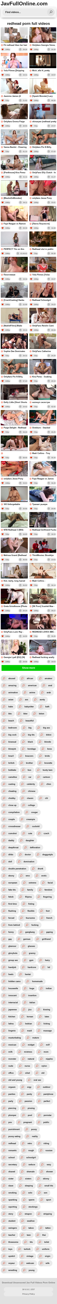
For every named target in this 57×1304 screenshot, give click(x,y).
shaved (11, 1171)
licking (46, 1023)
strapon (28, 1214)
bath (47, 706)
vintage (29, 1256)
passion (28, 1101)
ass (26, 699)
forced (11, 918)
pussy (34, 1129)
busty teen (47, 770)
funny (11, 932)
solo (30, 1193)
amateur (48, 678)
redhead (12, 1143)
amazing (12, 685)
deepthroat (13, 847)
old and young (15, 1080)
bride (47, 756)
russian (48, 1150)
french (49, 918)
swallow (31, 1221)
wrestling (12, 1270)
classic (30, 798)
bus (29, 770)
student (11, 1221)
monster (12, 1059)
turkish (27, 1249)
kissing (46, 1009)
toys (10, 1249)
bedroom (12, 728)
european (12, 883)
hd (49, 967)
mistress (28, 1052)
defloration (35, 847)
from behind (14, 925)
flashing (12, 911)
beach (11, 721)
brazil (11, 756)
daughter (30, 840)
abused (11, 678)
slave (10, 1186)
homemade (37, 981)
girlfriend (46, 939)
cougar (34, 812)
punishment (14, 1129)
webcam (30, 1263)
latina (11, 1023)
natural (31, 1059)
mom (46, 1052)
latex (47, 1016)
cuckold (36, 826)
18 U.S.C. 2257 (28, 1289)
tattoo (48, 1228)
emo (28, 876)
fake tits (12, 890)
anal (50, 685)
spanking (12, 1200)
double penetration (17, 868)
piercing (12, 1108)
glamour (12, 946)
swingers (12, 1228)
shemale (31, 1171)
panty (29, 1094)
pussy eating (14, 1136)
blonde (47, 742)
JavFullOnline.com (24, 3)
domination (29, 861)
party (10, 1101)
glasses (31, 946)
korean (30, 1016)
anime (32, 692)
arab (49, 692)
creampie (30, 819)
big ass (46, 728)
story (10, 1214)
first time (12, 904)
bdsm (41, 713)
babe (10, 706)
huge (31, 988)
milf (48, 1045)
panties (11, 1094)
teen (29, 1235)
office (11, 1073)
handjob (12, 967)
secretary (12, 1164)
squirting (12, 1207)
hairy (47, 960)
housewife (13, 988)
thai (44, 1235)
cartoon (46, 777)
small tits (48, 1186)
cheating (12, 791)
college (31, 805)
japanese (12, 1009)
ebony (11, 876)
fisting (31, 904)
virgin (47, 1256)
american (32, 685)
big (29, 728)
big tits (31, 735)
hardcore (32, 967)
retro (30, 1143)
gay (10, 939)
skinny (46, 1178)
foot (48, 911)
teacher (11, 1235)
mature (35, 1038)
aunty (42, 699)
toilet (46, 1242)
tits (31, 1242)
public (46, 1122)
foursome (30, 918)
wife (47, 1263)
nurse (27, 1066)
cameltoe (12, 777)
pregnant (27, 1122)
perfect (47, 1101)
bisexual (12, 742)
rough (31, 1150)
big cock (12, 735)
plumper (12, 1115)
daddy (11, 840)
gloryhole (12, 953)
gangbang (30, 932)
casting (11, 784)
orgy (29, 1087)
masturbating (14, 1038)
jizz (30, 1009)
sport (48, 1200)
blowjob (12, 749)
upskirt (11, 1256)
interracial (13, 1002)
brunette (48, 763)
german (26, 939)
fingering (47, 897)
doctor (28, 854)
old (42, 1073)
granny (32, 953)
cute (30, 833)
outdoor (46, 1087)
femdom (48, 890)
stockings (33, 1207)
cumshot (12, 833)
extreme (32, 883)
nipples (49, 1059)
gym (31, 960)
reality (35, 1136)
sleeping (29, 1186)
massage (47, 1031)
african (30, 678)
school (11, 1157)
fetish (11, 897)
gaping (49, 932)
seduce (31, 1164)
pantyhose (48, 1094)
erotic (44, 876)
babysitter (29, 706)
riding (46, 1143)
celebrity (31, 784)
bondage (32, 749)
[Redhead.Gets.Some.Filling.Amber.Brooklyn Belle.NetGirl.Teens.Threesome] (14, 445)
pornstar (48, 1115)
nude (10, 1066)
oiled (27, 1073)
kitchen (11, 1016)
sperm (32, 1200)
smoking (12, 1193)
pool (30, 1115)
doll (10, 861)
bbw (25, 713)
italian (32, 1002)
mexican (12, 1045)
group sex (13, 960)
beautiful (30, 721)
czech (46, 833)
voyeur (11, 1263)
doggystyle (47, 854)
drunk (40, 868)
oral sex (37, 1080)
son (45, 1193)
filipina (28, 897)
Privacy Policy (28, 1294)
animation (13, 692)
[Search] (51, 12)
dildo (10, 854)
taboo (31, 1228)
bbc (10, 713)
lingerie (12, 1031)
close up (12, 805)
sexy (49, 1164)
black (30, 742)
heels (10, 974)
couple (11, 819)
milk (10, 1052)
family (30, 890)
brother (29, 763)
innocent (12, 995)
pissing (31, 1108)
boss (49, 749)
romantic (12, 1150)
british (11, 763)
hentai (28, 974)
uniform (45, 1249)
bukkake (12, 770)
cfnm (48, 784)
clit (46, 798)
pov (10, 1122)
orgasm (12, 1087)
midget (31, 1045)
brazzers (29, 756)
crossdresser (14, 826)
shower (49, 1171)
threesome (13, 1242)
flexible (31, 911)
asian (10, 699)
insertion (32, 995)
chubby (11, 798)
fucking (34, 925)
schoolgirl (31, 1157)
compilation (14, 812)
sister (11, 1178)
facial (50, 883)
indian (49, 988)
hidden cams (14, 981)
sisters (28, 1178)
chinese (31, 791)
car (29, 777)
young (32, 1270)
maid (29, 1031)
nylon (44, 1066)
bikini (48, 735)
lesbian (28, 1023)
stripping (47, 1214)
